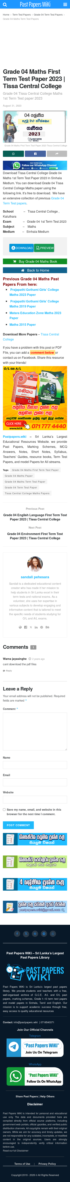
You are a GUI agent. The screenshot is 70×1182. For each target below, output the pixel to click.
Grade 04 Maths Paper (19, 475)
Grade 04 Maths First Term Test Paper (35, 470)
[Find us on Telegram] (44, 934)
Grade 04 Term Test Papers (48, 14)
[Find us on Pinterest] (35, 934)
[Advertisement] (35, 43)
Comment (10, 709)
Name (6, 757)
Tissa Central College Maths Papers (27, 493)
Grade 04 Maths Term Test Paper (25, 481)
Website (8, 792)
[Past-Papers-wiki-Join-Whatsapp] (35, 165)
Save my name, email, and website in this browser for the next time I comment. (34, 812)
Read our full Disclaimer (15, 1150)
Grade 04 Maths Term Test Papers (21, 18)
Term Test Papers (21, 14)
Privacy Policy (47, 1163)
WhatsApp (35, 1064)
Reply (9, 670)
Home (6, 14)
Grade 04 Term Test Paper (21, 487)
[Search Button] (5, 4)
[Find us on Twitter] (26, 934)
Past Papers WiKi (35, 4)
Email (6, 775)
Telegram (35, 1036)
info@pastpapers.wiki (26, 1022)
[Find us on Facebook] (17, 934)
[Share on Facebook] (35, 154)
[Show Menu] (65, 4)
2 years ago (38, 658)
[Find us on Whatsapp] (53, 934)
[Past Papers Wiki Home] (35, 972)
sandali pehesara (35, 576)
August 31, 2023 (12, 105)
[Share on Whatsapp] (13, 154)
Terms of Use (22, 1163)
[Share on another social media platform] (57, 154)
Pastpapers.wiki (14, 436)
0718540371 (47, 1022)
